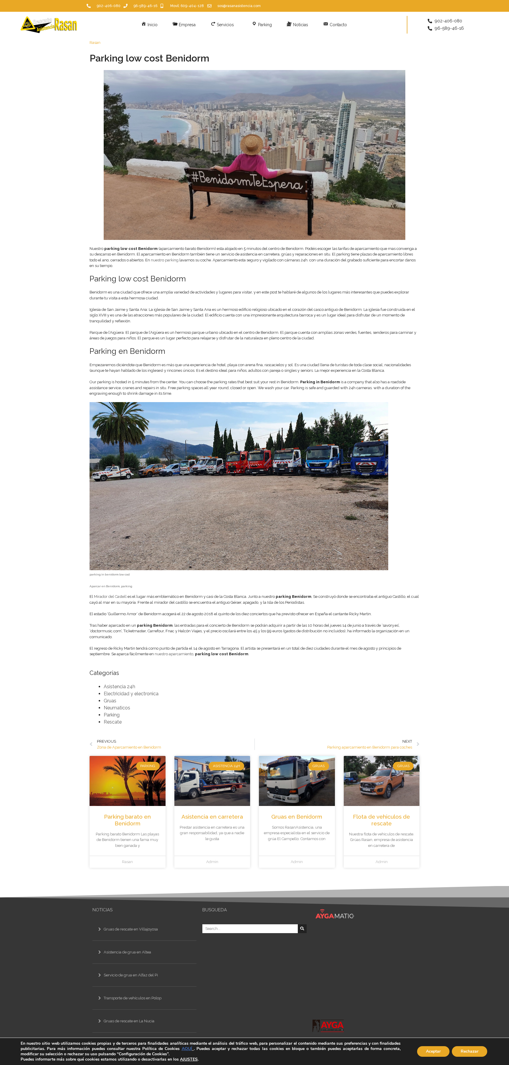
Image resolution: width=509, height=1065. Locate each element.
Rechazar (469, 1051)
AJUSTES (189, 1059)
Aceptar (433, 1051)
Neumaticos (117, 708)
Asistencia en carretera (212, 816)
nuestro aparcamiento (174, 654)
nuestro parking (165, 260)
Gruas (110, 701)
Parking (112, 715)
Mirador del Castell (110, 596)
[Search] (302, 928)
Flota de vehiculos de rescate (381, 820)
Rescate (113, 722)
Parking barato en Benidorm (127, 820)
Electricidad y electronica (131, 693)
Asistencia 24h (119, 686)
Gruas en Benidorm (296, 816)
